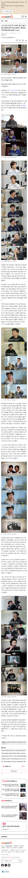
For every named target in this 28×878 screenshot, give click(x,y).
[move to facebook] (2, 865)
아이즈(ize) (18, 851)
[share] (23, 40)
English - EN (8, 11)
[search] (22, 16)
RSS (11, 847)
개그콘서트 (13, 90)
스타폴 (22, 851)
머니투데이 (12, 850)
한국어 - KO (8, 861)
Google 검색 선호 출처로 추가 (8, 37)
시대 (5, 851)
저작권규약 (3, 847)
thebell (9, 851)
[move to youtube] (9, 865)
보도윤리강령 (20, 847)
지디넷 (2, 851)
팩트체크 (15, 847)
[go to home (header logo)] (7, 16)
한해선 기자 (3, 35)
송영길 (23, 105)
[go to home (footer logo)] (6, 842)
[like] (17, 40)
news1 (24, 850)
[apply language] (11, 11)
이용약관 (7, 847)
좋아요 (15, 771)
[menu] (25, 16)
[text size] (26, 40)
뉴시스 (20, 850)
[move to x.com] (5, 865)
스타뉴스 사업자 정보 (4, 854)
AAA (13, 851)
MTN (16, 850)
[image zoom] (25, 71)
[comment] (20, 40)
